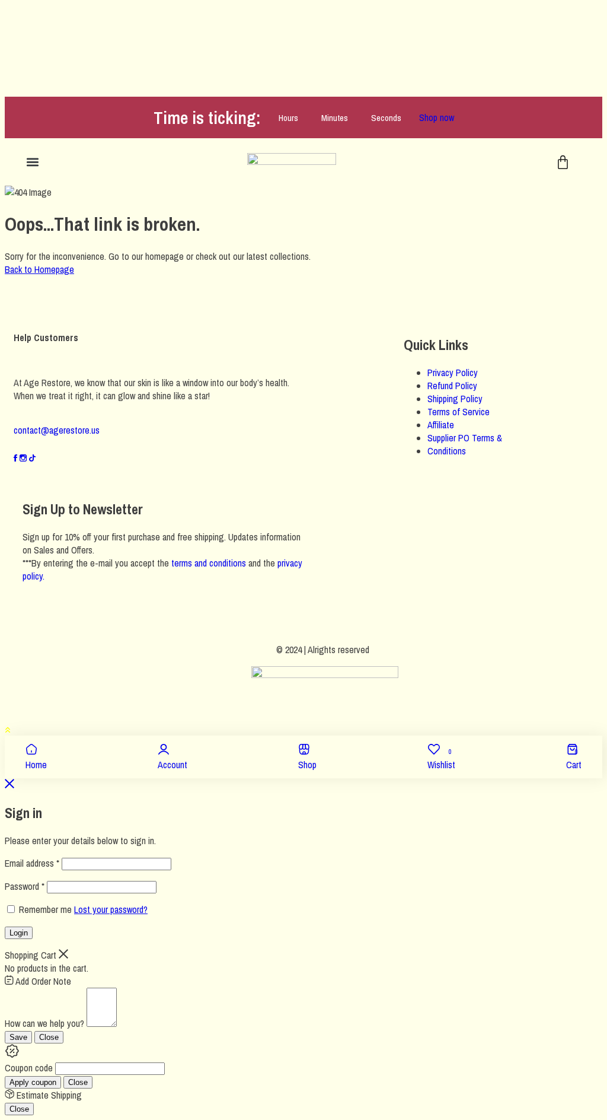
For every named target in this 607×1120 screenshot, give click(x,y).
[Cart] (562, 162)
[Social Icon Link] (17, 457)
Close (49, 1037)
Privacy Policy (452, 372)
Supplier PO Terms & (464, 437)
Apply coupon (32, 1082)
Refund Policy (452, 385)
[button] (32, 162)
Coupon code (29, 1067)
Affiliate (440, 424)
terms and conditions (208, 562)
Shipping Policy (455, 398)
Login (18, 932)
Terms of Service (458, 411)
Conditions (446, 450)
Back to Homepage (39, 269)
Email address (32, 863)
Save (18, 1037)
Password (24, 886)
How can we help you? (44, 1023)
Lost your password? (111, 909)
